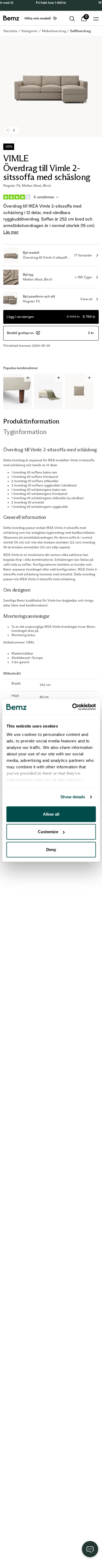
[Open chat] (90, 1549)
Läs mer (11, 232)
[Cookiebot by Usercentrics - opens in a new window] (73, 707)
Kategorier (29, 31)
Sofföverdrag (80, 31)
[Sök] (72, 18)
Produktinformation (31, 421)
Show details (72, 797)
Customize (48, 831)
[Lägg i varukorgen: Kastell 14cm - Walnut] (28, 378)
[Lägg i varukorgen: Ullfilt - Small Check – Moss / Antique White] (59, 378)
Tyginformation (25, 431)
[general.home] (11, 18)
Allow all (51, 814)
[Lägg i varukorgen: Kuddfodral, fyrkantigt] (89, 378)
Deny (51, 849)
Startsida (10, 31)
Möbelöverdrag (54, 31)
